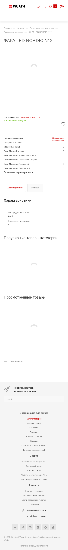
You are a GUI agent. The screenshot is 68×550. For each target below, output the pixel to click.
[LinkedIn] (53, 527)
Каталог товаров (34, 419)
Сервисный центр (34, 466)
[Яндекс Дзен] (38, 527)
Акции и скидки (34, 423)
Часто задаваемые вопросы (34, 479)
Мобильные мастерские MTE (34, 475)
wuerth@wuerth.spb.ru (36, 516)
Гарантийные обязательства (34, 445)
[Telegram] (23, 527)
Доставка (34, 432)
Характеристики (14, 188)
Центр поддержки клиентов (34, 500)
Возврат (34, 441)
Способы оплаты (34, 437)
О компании (34, 504)
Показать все (58, 138)
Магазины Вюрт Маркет (34, 495)
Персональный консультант (34, 462)
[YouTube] (30, 527)
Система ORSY (34, 470)
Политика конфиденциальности (34, 546)
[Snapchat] (45, 527)
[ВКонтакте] (15, 527)
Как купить (34, 428)
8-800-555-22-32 (35, 510)
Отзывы (35, 188)
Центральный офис (34, 491)
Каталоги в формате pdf (34, 450)
